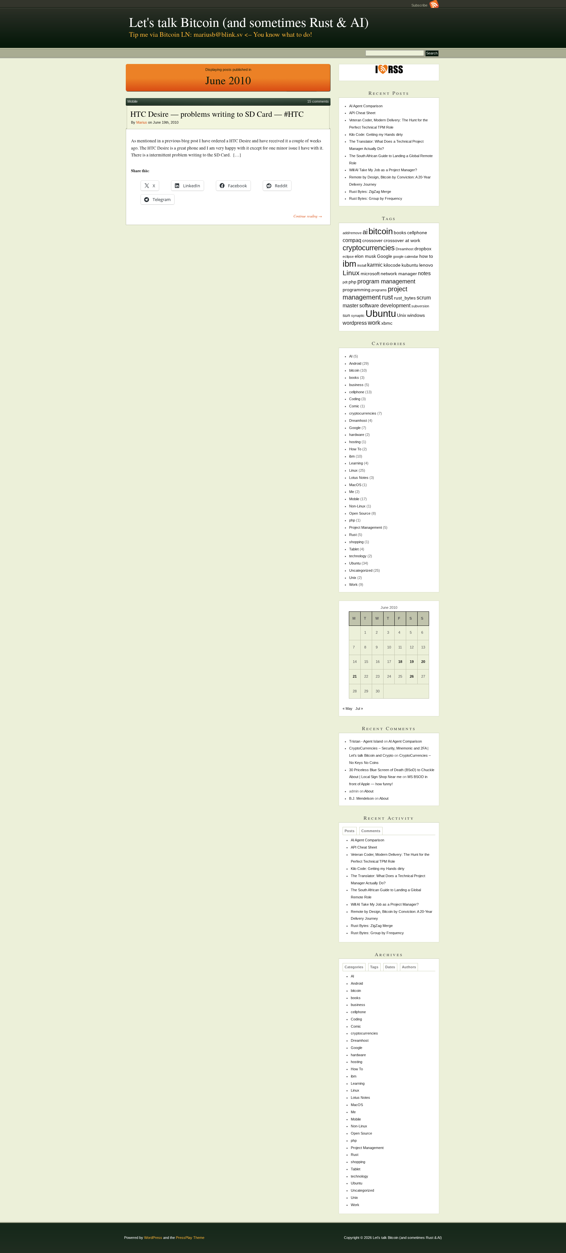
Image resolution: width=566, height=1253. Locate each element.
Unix (401, 315)
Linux (351, 273)
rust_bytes (405, 297)
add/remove (352, 233)
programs (379, 290)
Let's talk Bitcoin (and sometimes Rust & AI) (249, 22)
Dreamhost (404, 249)
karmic (375, 265)
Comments (370, 831)
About (368, 791)
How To (355, 449)
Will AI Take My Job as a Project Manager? (383, 170)
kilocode (392, 265)
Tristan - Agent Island (366, 741)
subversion (420, 306)
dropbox (422, 248)
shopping (356, 542)
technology (358, 556)
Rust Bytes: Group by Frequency (375, 198)
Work (353, 584)
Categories (354, 967)
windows (416, 315)
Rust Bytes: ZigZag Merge (370, 192)
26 (412, 676)
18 (400, 662)
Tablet (354, 549)
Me (351, 492)
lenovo (426, 265)
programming (356, 289)
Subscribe (420, 5)
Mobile (132, 101)
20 (423, 662)
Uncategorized (360, 570)
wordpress (355, 323)
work (374, 322)
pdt (345, 282)
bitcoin (380, 231)
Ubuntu (381, 313)
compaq (352, 240)
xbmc (386, 323)
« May (347, 708)
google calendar (405, 256)
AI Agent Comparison (366, 106)
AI (350, 356)
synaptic (358, 316)
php (352, 281)
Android (355, 363)
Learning (356, 463)
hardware (356, 435)
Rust (353, 535)
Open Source (359, 513)
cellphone (417, 232)
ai (365, 232)
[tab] (350, 831)
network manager (399, 273)
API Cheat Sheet (362, 113)
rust (387, 297)
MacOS (355, 485)
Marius (141, 122)
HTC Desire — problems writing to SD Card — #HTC (217, 114)
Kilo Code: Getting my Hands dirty (376, 134)
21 (355, 676)
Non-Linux (357, 506)
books (400, 232)
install (361, 265)
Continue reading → (307, 216)
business (356, 385)
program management (386, 281)
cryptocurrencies (369, 248)
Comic (354, 406)
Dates (390, 967)
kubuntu (410, 265)
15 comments (318, 101)
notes (424, 273)
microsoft (370, 273)
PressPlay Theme (190, 1238)
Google (384, 256)
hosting (355, 442)
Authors (409, 967)
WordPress (153, 1238)
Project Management (365, 527)
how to (426, 256)
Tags (374, 967)
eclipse (348, 256)
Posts (349, 831)
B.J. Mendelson (361, 798)
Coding (354, 399)
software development (384, 305)
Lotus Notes (358, 478)
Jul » (359, 708)
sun (346, 315)
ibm (349, 263)
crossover (372, 240)
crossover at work (402, 240)
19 (412, 662)
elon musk (365, 256)
